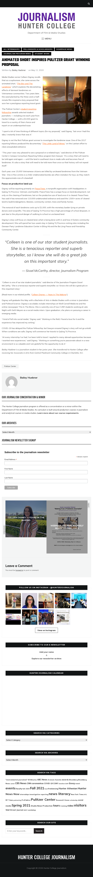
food (46, 789)
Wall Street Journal (14, 810)
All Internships (11, 49)
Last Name (8, 478)
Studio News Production (42, 806)
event (77, 783)
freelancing (53, 788)
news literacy (59, 794)
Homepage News (64, 49)
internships (24, 794)
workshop (32, 810)
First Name (8, 469)
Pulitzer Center (10, 366)
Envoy (72, 783)
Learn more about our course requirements (58, 413)
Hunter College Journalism (46, 857)
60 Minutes (32, 780)
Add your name (46, 652)
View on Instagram (46, 630)
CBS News (20, 783)
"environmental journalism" (16, 780)
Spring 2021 (21, 805)
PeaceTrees (40, 188)
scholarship (74, 800)
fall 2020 (26, 789)
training (63, 806)
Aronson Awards (54, 780)
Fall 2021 (37, 788)
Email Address (10, 459)
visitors (80, 805)
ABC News (42, 779)
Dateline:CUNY (64, 783)
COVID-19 (48, 783)
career (12, 783)
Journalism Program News (17, 54)
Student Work (42, 54)
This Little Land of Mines (53, 143)
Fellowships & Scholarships (37, 49)
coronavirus (37, 783)
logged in (19, 570)
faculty (19, 788)
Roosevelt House (62, 800)
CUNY (55, 783)
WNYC (25, 810)
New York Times (77, 794)
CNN (29, 783)
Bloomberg (73, 780)
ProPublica (26, 800)
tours (56, 805)
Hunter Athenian (68, 788)
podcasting (17, 800)
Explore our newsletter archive (46, 658)
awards (65, 780)
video (70, 805)
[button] (46, 39)
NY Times (9, 800)
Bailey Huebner (19, 70)
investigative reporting (38, 794)
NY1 (85, 794)
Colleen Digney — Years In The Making (49, 294)
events (11, 788)
